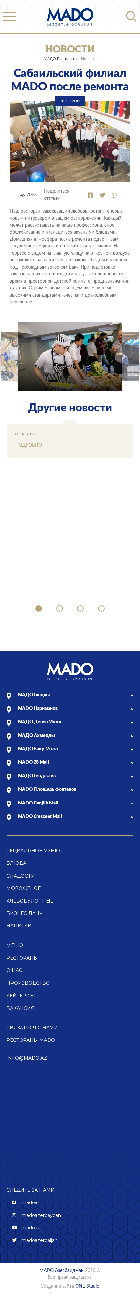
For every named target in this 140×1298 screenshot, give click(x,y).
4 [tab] (101, 608)
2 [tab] (59, 608)
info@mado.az (27, 1058)
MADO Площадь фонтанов (47, 789)
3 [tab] (80, 608)
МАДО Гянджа (34, 695)
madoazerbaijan (39, 1240)
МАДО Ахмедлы (36, 735)
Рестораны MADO (31, 1040)
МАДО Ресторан (59, 59)
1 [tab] (38, 608)
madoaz (30, 1202)
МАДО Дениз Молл (39, 722)
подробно (28, 445)
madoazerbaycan (41, 1215)
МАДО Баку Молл (38, 749)
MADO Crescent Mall (40, 816)
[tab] (75, 695)
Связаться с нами (32, 1028)
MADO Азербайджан (61, 1270)
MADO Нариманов (38, 708)
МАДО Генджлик (37, 776)
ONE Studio (87, 1286)
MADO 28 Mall (33, 762)
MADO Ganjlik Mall (38, 803)
